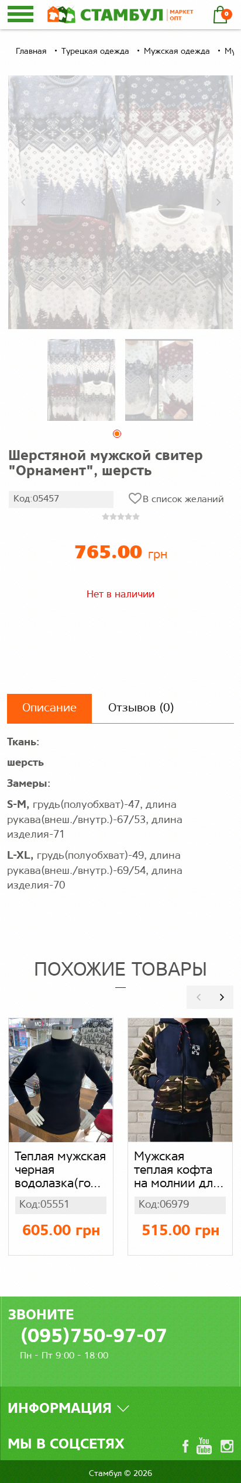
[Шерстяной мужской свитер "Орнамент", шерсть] (120, 202)
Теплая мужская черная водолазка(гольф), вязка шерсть (61, 1171)
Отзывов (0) (141, 708)
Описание (49, 708)
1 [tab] (120, 437)
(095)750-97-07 (93, 1337)
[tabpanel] (81, 379)
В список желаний (183, 499)
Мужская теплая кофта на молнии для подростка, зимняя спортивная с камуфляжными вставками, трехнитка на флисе (180, 1171)
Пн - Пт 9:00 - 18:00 (64, 1355)
